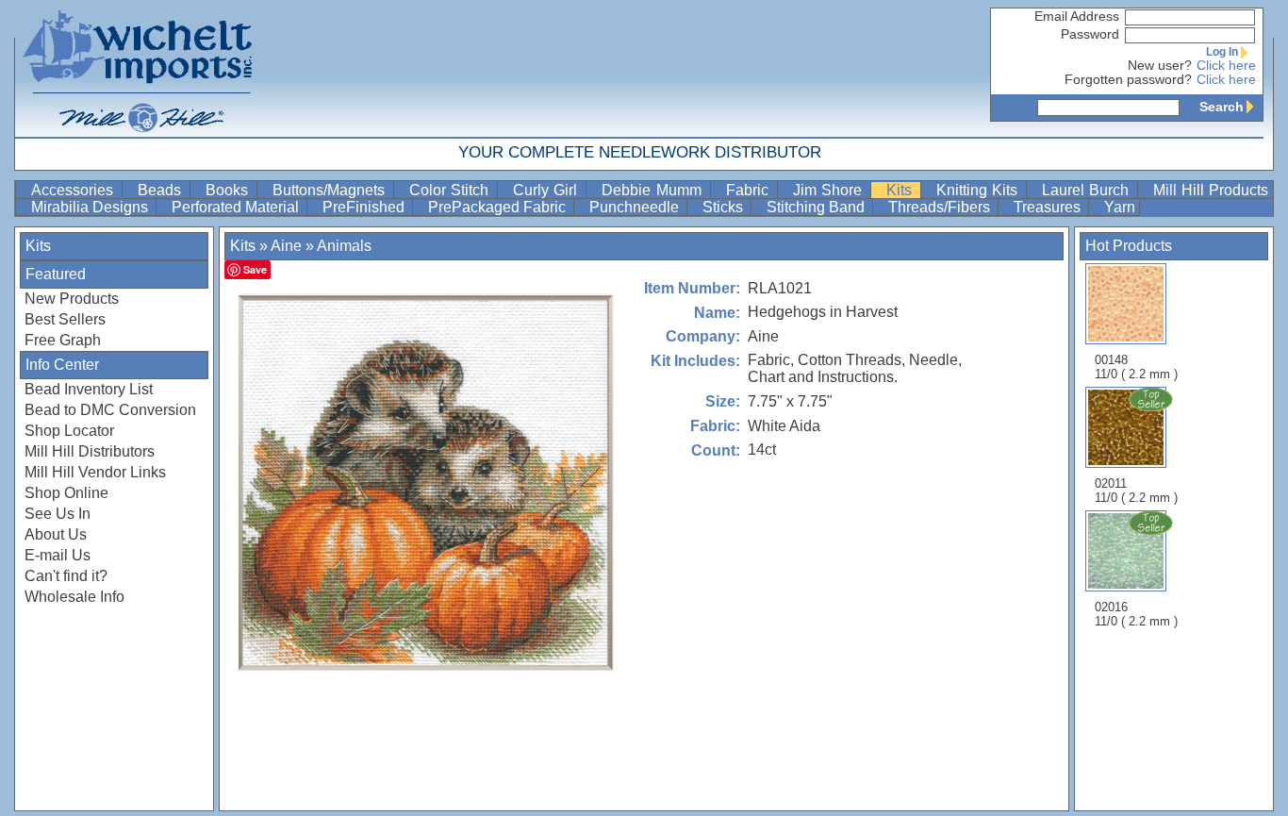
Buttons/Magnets (330, 190)
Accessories (74, 190)
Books (229, 190)
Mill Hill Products (1210, 190)
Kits (901, 190)
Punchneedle (636, 207)
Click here (1226, 65)
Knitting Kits (979, 190)
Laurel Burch (1087, 190)
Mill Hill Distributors (90, 451)
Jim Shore (830, 190)
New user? (1160, 65)
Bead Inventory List (89, 389)
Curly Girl (547, 190)
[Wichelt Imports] (138, 68)
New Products (72, 299)
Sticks (724, 207)
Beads (162, 190)
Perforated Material (237, 207)
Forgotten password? (1128, 80)
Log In (1222, 51)
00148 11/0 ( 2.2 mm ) (1136, 367)
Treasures (1049, 207)
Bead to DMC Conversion (110, 410)
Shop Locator (69, 431)
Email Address (1076, 16)
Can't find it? (66, 576)
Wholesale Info (74, 597)
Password (1090, 34)
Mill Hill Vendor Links (95, 472)
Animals (344, 246)
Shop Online (66, 493)
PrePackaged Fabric (499, 207)
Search (1221, 106)
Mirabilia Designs (91, 207)
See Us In (58, 514)
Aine (286, 246)
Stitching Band (817, 207)
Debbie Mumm (653, 190)
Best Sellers (65, 319)
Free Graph (63, 340)
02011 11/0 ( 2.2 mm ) (1136, 490)
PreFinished (365, 207)
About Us (56, 534)
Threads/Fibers (941, 207)
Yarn (1119, 207)
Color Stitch (451, 190)
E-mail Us (58, 555)
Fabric (749, 190)
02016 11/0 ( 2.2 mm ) (1136, 614)
